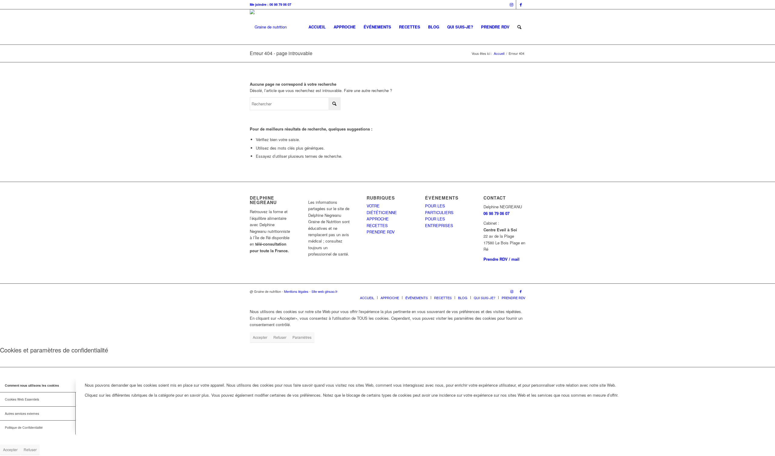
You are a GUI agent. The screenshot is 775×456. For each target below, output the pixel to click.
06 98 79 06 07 (496, 213)
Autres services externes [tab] (22, 413)
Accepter (260, 337)
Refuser (279, 337)
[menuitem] (317, 27)
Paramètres (302, 337)
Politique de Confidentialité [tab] (24, 427)
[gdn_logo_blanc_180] (268, 27)
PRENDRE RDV (381, 232)
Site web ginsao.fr (325, 291)
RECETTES (377, 225)
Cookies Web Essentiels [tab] (22, 399)
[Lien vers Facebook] (520, 4)
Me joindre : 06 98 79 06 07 (270, 4)
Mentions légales (296, 291)
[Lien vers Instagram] (511, 4)
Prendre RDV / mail (501, 259)
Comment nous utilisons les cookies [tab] (32, 385)
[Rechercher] (519, 27)
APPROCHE (378, 219)
